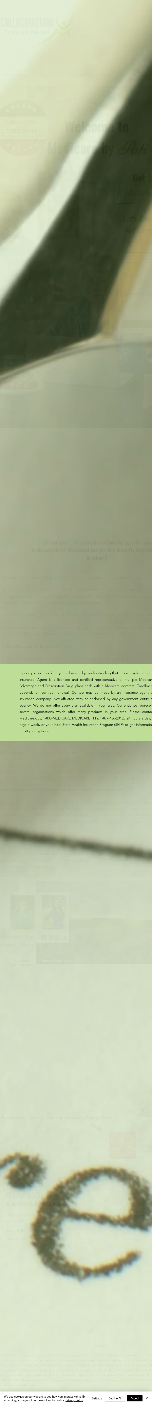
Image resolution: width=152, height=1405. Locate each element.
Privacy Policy (74, 1400)
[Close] (147, 1398)
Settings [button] (97, 1398)
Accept (135, 1398)
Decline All (115, 1398)
